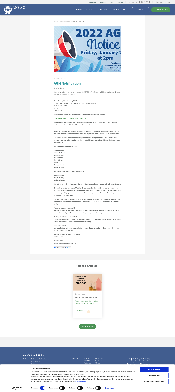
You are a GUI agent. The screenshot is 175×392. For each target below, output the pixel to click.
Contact (103, 2)
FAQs (112, 2)
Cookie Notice (80, 381)
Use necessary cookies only (154, 381)
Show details (109, 388)
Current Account (118, 10)
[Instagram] (144, 2)
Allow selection (154, 375)
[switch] (62, 388)
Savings (89, 10)
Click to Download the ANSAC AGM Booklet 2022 (71, 118)
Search (120, 2)
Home (56, 21)
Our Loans (75, 10)
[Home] (14, 9)
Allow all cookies (154, 369)
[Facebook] (139, 2)
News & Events (65, 21)
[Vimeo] (147, 2)
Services (101, 10)
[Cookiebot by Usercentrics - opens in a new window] (17, 388)
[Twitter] (142, 2)
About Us (92, 2)
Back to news (87, 326)
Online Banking (160, 10)
